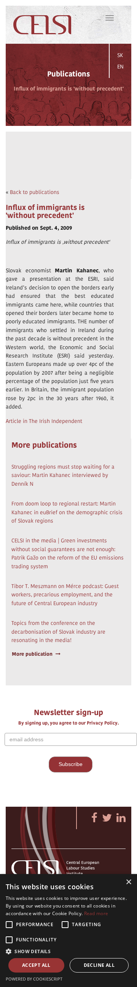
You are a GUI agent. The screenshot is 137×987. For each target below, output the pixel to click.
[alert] (68, 930)
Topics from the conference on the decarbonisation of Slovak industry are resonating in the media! (58, 631)
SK (120, 55)
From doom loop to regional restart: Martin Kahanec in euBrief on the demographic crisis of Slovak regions (67, 512)
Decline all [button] (99, 965)
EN (120, 66)
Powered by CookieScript (34, 979)
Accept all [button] (36, 965)
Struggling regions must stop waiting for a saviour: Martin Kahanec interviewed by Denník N (63, 475)
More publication (32, 654)
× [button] (128, 882)
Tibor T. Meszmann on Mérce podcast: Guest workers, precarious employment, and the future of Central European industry (65, 594)
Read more (96, 913)
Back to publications (34, 192)
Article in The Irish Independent (44, 421)
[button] (68, 951)
